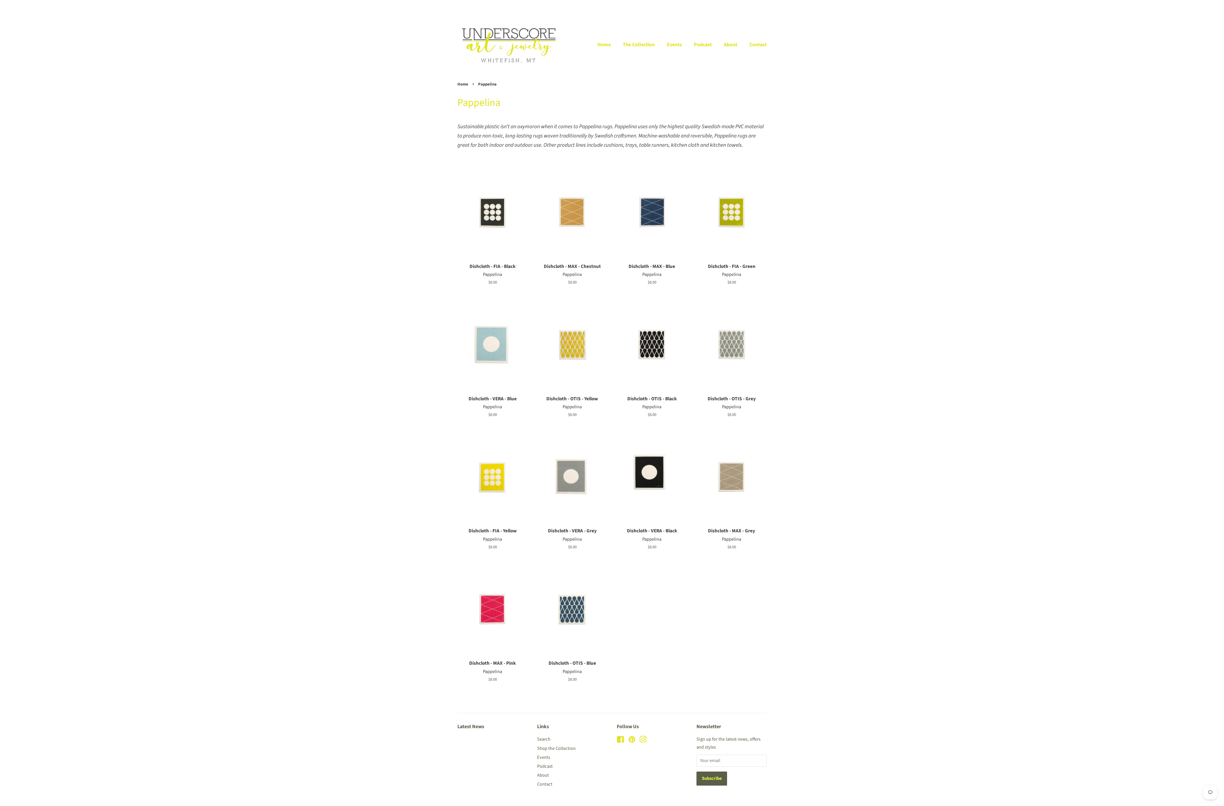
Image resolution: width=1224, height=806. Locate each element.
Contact (758, 44)
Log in (696, 7)
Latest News (470, 726)
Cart (762, 7)
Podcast (703, 44)
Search (543, 739)
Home (604, 44)
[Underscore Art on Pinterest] (631, 740)
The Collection (639, 44)
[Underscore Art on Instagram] (642, 740)
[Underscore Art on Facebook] (620, 740)
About (730, 44)
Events (674, 44)
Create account (726, 7)
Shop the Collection (556, 748)
